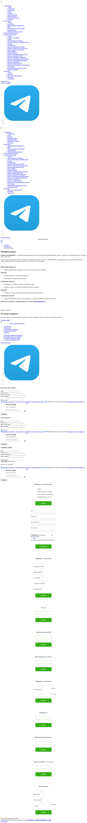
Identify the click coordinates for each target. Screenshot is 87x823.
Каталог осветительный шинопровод (18, 59)
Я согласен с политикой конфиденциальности (43, 540)
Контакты (7, 71)
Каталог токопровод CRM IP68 (16, 57)
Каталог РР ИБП (12, 53)
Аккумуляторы (11, 30)
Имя (2, 391)
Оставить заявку (5, 320)
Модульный (37, 794)
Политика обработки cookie (12, 338)
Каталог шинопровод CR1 (15, 56)
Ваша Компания (5, 454)
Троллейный (37, 577)
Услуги (9, 12)
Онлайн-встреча (12, 15)
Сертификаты (11, 45)
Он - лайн (53, 694)
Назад (10, 7)
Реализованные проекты (11, 33)
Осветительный (38, 589)
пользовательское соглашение (75, 401)
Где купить (10, 78)
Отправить (4, 414)
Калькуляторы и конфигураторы (16, 68)
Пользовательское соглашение (13, 337)
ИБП (8, 27)
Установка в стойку (45, 805)
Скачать (9, 43)
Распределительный (39, 566)
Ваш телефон (4, 396)
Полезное (10, 19)
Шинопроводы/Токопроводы (15, 25)
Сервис (9, 39)
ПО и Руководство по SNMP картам (17, 42)
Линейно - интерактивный (45, 689)
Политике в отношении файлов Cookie (39, 820)
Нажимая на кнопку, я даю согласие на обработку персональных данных (23, 401)
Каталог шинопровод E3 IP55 (16, 47)
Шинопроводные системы (45, 491)
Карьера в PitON (12, 16)
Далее (43, 503)
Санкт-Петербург (43, 239)
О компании (7, 5)
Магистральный (38, 572)
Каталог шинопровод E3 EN (15, 50)
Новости (9, 13)
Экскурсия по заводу (13, 18)
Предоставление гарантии (15, 40)
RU (2, 240)
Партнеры (10, 77)
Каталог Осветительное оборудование (18, 65)
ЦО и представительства (14, 75)
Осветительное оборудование (16, 28)
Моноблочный (37, 800)
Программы (10, 66)
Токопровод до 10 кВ (39, 583)
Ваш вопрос (4, 400)
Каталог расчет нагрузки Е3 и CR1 (17, 48)
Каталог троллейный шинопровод (17, 60)
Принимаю (4, 821)
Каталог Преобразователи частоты (17, 54)
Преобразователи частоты (15, 31)
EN (2, 242)
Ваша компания (5, 394)
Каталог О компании (13, 62)
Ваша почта (4, 393)
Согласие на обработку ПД (12, 340)
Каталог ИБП (11, 51)
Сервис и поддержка (10, 34)
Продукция (7, 21)
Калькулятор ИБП (12, 69)
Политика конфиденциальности (13, 335)
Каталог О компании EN (14, 63)
